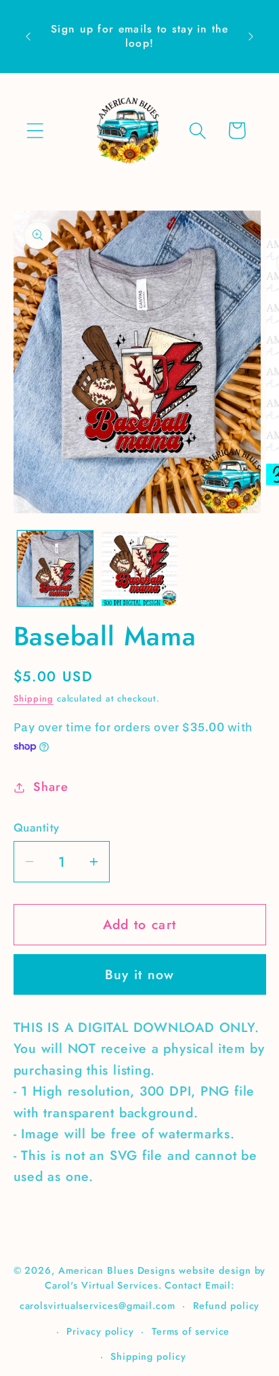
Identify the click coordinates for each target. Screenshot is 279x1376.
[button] (35, 130)
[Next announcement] (251, 36)
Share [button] (50, 787)
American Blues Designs (116, 1270)
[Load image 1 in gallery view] (55, 568)
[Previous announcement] (28, 36)
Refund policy (226, 1305)
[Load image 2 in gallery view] (139, 568)
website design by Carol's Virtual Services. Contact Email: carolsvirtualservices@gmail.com (143, 1288)
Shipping (33, 698)
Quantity (37, 828)
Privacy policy (100, 1331)
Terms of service (191, 1331)
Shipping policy (148, 1356)
